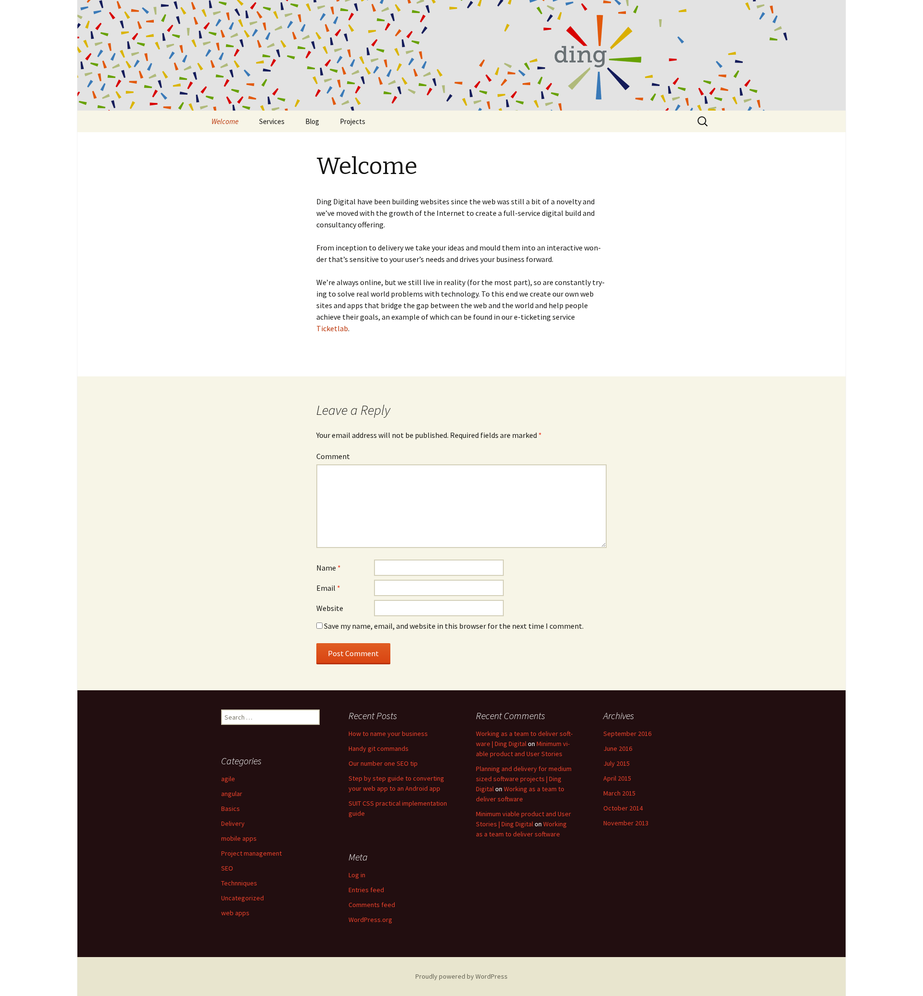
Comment (333, 456)
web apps (235, 913)
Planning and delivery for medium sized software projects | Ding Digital (524, 778)
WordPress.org (370, 919)
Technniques (239, 883)
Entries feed (366, 889)
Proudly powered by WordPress (461, 976)
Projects (352, 121)
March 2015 (619, 793)
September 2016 (627, 733)
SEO (227, 868)
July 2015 (616, 763)
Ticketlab (332, 328)
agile (228, 778)
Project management (251, 853)
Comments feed (372, 904)
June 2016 (617, 748)
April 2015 (617, 778)
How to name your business (388, 733)
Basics (230, 808)
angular (231, 793)
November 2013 (626, 823)
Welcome (225, 121)
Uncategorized (242, 898)
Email (328, 588)
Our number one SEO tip (383, 763)
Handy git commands (379, 748)
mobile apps (239, 838)
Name (328, 568)
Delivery (233, 823)
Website (329, 608)
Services (272, 121)
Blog (312, 121)
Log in (357, 875)
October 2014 (623, 808)
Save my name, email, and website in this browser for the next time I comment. (454, 626)
